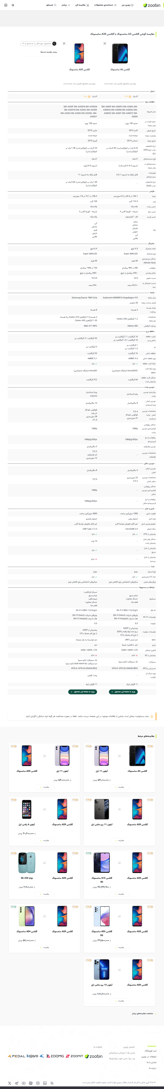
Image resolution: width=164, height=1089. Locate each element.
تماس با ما (151, 1062)
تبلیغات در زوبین (148, 1056)
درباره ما (152, 1068)
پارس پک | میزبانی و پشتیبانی (122, 1053)
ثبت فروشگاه (150, 1051)
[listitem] (119, 767)
